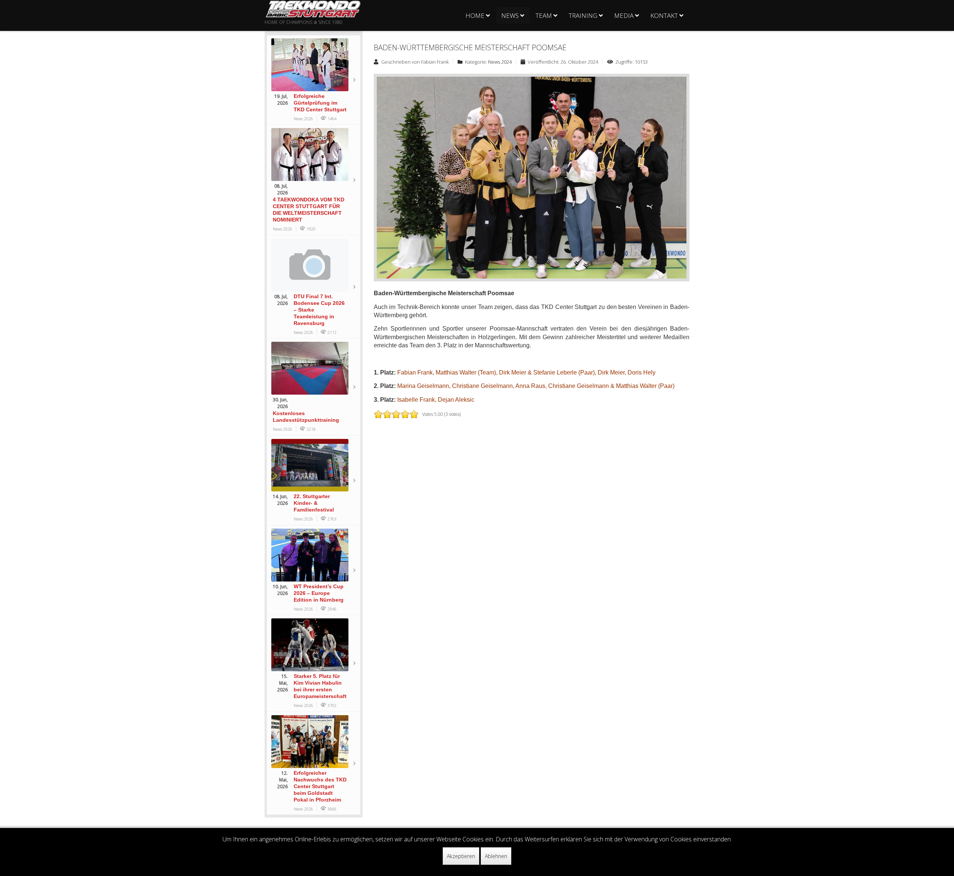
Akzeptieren (461, 856)
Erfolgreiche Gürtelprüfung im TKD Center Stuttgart (320, 102)
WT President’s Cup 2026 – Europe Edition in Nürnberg (319, 593)
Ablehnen (496, 856)
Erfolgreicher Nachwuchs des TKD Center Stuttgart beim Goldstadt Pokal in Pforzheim (320, 786)
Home (474, 15)
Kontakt (664, 15)
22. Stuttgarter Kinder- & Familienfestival (314, 503)
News (510, 15)
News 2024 (500, 61)
